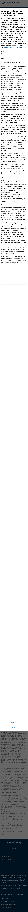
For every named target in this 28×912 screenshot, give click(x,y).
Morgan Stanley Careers (8, 859)
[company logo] (11, 3)
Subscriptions (5, 898)
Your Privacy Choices (7, 904)
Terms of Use (15, 194)
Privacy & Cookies (7, 901)
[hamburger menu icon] (3, 3)
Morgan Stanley (6, 856)
